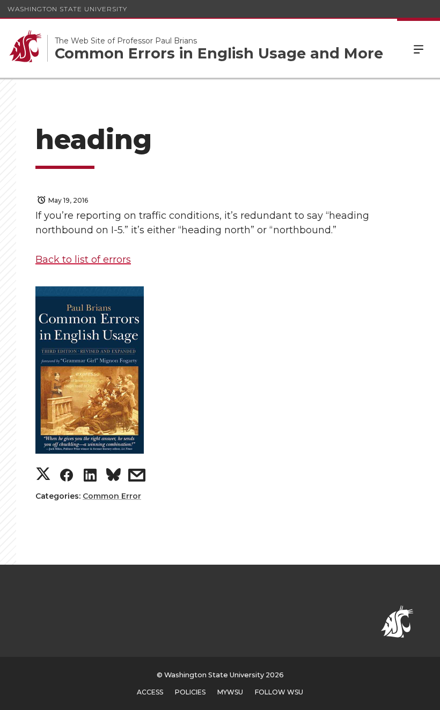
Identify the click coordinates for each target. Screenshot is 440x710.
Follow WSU (279, 692)
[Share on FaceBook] (66, 477)
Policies (190, 692)
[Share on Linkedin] (90, 477)
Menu (418, 48)
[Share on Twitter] (43, 474)
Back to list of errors (83, 259)
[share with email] (136, 477)
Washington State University (67, 9)
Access (150, 692)
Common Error (112, 496)
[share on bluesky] (113, 477)
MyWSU (230, 692)
